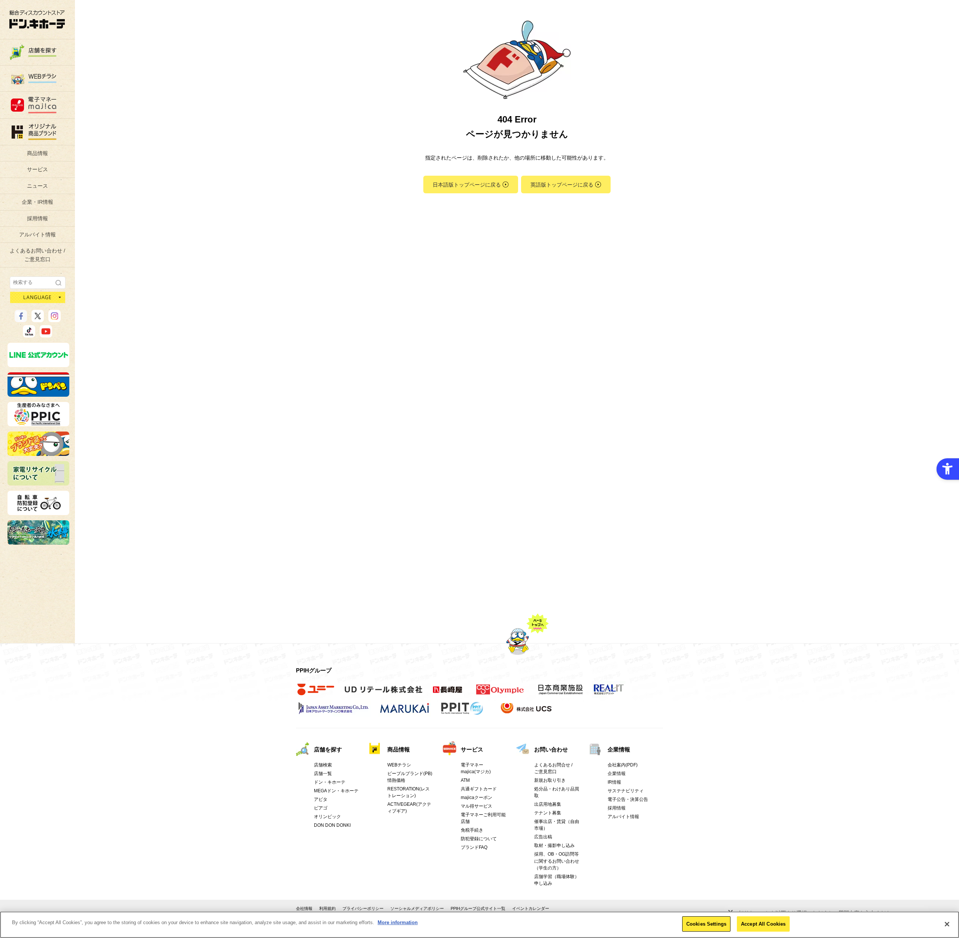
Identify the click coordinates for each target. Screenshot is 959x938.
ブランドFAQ (474, 847)
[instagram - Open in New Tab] (54, 319)
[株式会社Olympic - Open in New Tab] (500, 693)
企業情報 (619, 749)
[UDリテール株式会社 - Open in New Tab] (383, 693)
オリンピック (327, 816)
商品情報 (37, 153)
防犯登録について (479, 838)
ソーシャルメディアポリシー (417, 908)
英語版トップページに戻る (561, 185)
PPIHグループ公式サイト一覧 (478, 908)
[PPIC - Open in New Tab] (38, 423)
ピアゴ (320, 808)
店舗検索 (323, 765)
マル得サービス (476, 806)
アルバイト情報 (37, 234)
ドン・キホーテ (329, 782)
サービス (37, 169)
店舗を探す (328, 749)
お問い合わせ (551, 749)
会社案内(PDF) (623, 765)
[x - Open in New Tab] (38, 319)
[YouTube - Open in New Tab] (46, 334)
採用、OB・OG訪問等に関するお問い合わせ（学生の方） (556, 860)
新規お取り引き (550, 780)
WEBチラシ (399, 765)
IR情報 (614, 782)
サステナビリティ (626, 790)
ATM (465, 780)
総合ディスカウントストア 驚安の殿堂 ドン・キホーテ (37, 19)
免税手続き (472, 830)
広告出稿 (543, 836)
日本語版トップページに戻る (467, 185)
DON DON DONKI (332, 825)
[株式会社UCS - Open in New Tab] (527, 712)
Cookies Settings (706, 924)
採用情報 (37, 218)
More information (398, 922)
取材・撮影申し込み (554, 845)
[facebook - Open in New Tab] (21, 319)
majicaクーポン (476, 797)
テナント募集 (547, 813)
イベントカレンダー (530, 908)
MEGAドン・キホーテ (336, 790)
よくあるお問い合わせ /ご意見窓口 (37, 255)
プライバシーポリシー (363, 908)
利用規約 (327, 908)
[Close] (947, 924)
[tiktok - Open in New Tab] (29, 334)
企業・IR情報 (37, 202)
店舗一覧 (323, 773)
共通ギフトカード (479, 789)
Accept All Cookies (763, 924)
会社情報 (304, 908)
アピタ (320, 799)
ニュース (37, 186)
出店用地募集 (547, 804)
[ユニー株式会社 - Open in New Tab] (316, 693)
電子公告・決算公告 (628, 799)
